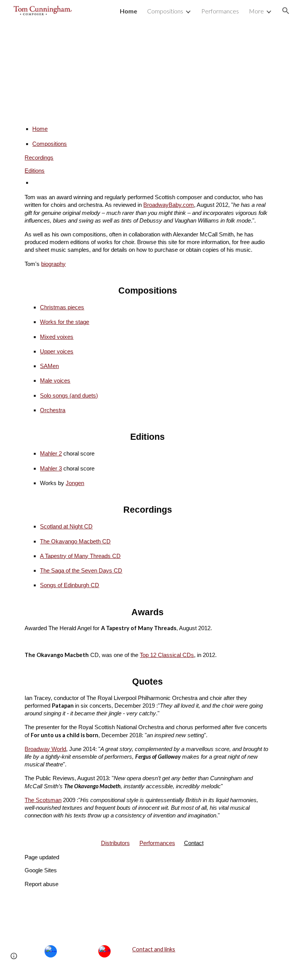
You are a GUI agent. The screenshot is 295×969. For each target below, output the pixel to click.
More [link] (256, 11)
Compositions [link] (165, 11)
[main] (147, 502)
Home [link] (128, 11)
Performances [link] (220, 11)
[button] (286, 11)
